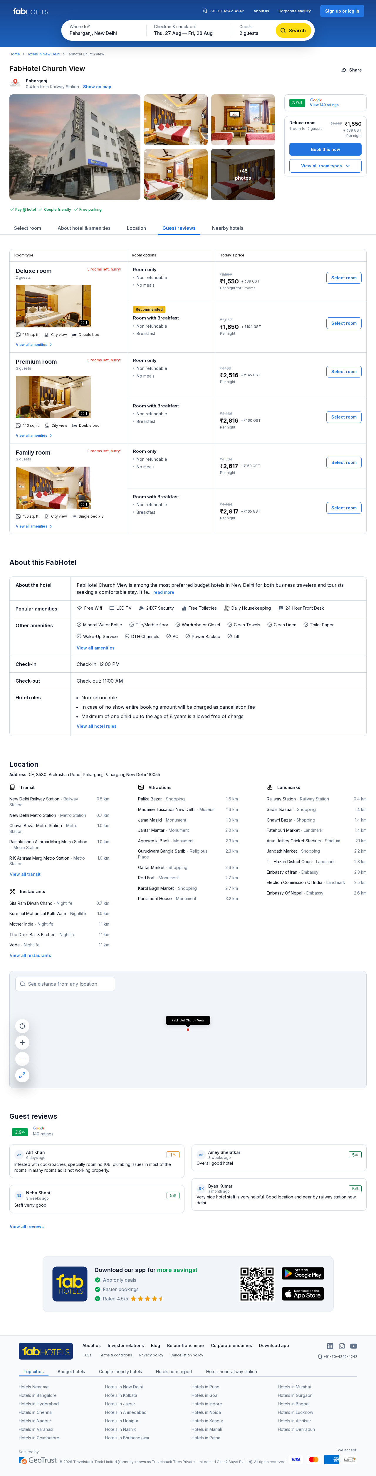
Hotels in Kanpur (207, 1420)
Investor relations (126, 1345)
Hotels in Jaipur (120, 1403)
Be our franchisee (185, 1345)
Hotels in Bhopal (293, 1403)
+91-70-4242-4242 (226, 11)
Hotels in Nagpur (35, 1420)
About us (261, 11)
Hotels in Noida (206, 1412)
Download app (274, 1345)
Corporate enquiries (231, 1345)
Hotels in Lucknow (295, 1412)
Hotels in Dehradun (296, 1429)
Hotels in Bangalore (38, 1395)
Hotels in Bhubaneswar (127, 1437)
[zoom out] (22, 1059)
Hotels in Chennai (36, 1412)
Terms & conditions (115, 1355)
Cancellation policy (186, 1355)
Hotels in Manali (207, 1429)
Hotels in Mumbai (294, 1386)
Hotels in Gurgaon (295, 1395)
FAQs (87, 1355)
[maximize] (22, 1075)
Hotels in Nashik (120, 1429)
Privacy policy (151, 1355)
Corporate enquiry (294, 11)
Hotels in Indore (207, 1403)
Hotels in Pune (205, 1386)
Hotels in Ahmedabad (126, 1412)
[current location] (22, 1026)
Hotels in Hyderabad (39, 1403)
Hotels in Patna (206, 1437)
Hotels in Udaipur (121, 1420)
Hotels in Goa (204, 1395)
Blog (155, 1345)
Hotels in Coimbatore (39, 1437)
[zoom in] (22, 1042)
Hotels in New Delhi (43, 54)
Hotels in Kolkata (121, 1395)
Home (14, 54)
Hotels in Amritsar (294, 1420)
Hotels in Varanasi (36, 1429)
